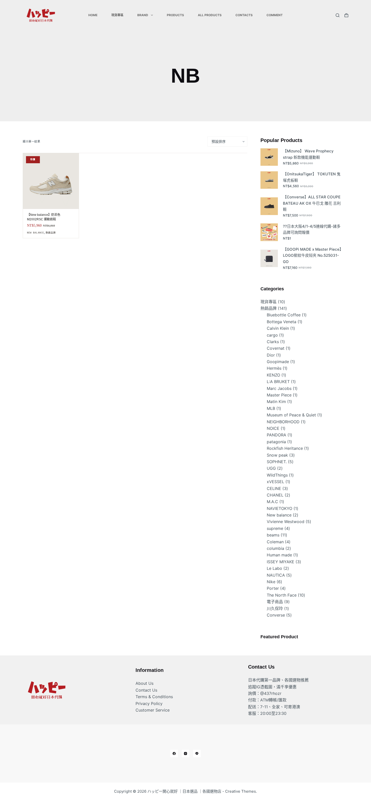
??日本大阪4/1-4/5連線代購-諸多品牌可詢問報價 (311, 229)
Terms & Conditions (154, 696)
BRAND (142, 15)
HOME (92, 15)
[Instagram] (185, 753)
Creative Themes (240, 791)
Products (175, 15)
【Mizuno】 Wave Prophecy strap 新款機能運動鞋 (308, 154)
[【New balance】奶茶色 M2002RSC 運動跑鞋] (51, 181)
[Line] (197, 753)
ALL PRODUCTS (210, 15)
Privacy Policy (149, 703)
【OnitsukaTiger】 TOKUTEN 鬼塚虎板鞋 (311, 177)
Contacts (244, 15)
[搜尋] (337, 15)
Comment (275, 15)
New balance (35, 232)
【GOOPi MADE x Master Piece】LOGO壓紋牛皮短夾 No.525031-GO (312, 255)
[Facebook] (174, 753)
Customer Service (153, 710)
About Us (144, 683)
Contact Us (146, 690)
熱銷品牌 (51, 232)
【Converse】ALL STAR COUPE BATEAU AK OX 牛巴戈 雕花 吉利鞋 (312, 203)
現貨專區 (117, 15)
